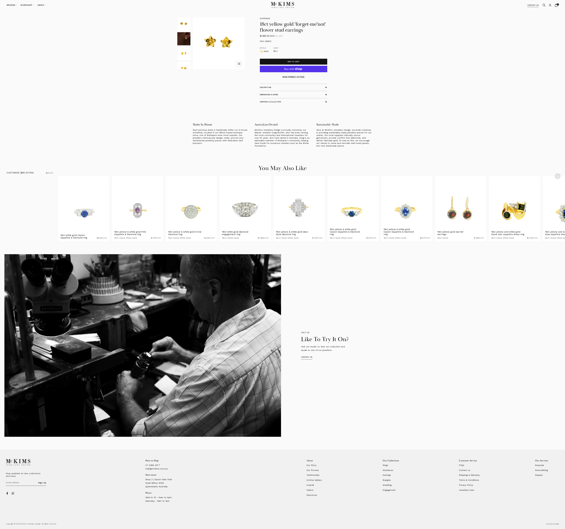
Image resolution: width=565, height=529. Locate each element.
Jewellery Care (466, 490)
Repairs (539, 475)
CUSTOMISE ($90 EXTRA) (20, 172)
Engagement (389, 490)
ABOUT (40, 5)
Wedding (387, 485)
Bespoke (539, 465)
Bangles (387, 480)
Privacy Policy (466, 485)
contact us (306, 357)
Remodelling (541, 470)
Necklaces (388, 470)
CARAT (276, 48)
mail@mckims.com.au (156, 469)
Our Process (312, 470)
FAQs (461, 465)
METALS (263, 48)
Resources (311, 495)
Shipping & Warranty (469, 475)
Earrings (265, 18)
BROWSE (11, 5)
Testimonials (312, 475)
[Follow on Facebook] (7, 493)
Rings (385, 465)
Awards (310, 485)
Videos (309, 490)
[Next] (558, 176)
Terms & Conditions (469, 480)
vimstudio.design (552, 524)
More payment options (293, 77)
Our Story (311, 465)
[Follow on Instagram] (12, 493)
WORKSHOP (26, 5)
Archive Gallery (314, 480)
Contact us (464, 470)
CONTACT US (533, 5)
